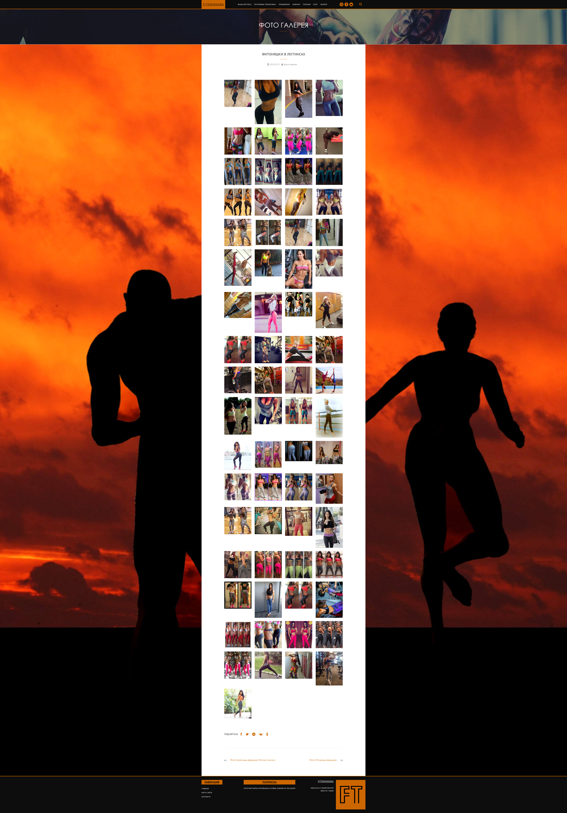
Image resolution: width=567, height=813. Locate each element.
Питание (307, 4)
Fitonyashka (213, 4)
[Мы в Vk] (351, 4)
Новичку (296, 4)
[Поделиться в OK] (267, 734)
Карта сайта (207, 792)
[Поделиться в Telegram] (253, 734)
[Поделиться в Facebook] (241, 734)
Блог (315, 4)
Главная (205, 788)
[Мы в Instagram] (341, 4)
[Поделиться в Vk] (261, 734)
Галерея (323, 4)
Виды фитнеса (244, 4)
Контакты (206, 797)
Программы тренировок (265, 4)
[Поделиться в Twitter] (247, 734)
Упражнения (284, 4)
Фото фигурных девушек (323, 760)
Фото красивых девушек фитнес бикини (252, 760)
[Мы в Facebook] (346, 4)
